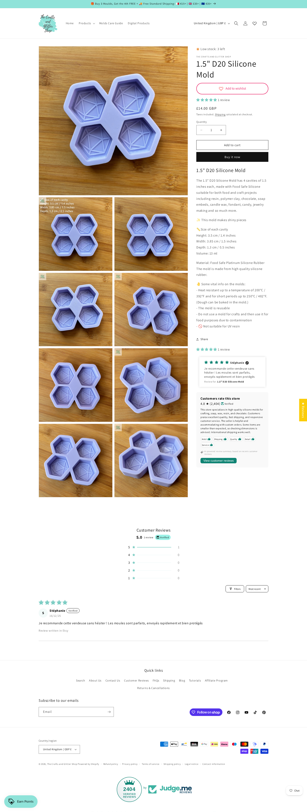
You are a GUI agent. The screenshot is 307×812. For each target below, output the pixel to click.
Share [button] (204, 339)
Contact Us (112, 680)
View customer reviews (218, 460)
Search (80, 680)
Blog (182, 680)
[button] (86, 23)
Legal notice (191, 763)
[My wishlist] (254, 23)
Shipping (220, 114)
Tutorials (195, 680)
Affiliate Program (216, 680)
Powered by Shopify (88, 764)
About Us (95, 680)
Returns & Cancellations (153, 688)
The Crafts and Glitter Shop (62, 764)
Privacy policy (130, 763)
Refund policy (110, 763)
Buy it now (232, 157)
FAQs (156, 680)
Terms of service (150, 763)
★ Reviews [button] (303, 410)
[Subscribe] (109, 712)
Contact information (213, 763)
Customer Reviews (136, 680)
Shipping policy (172, 763)
